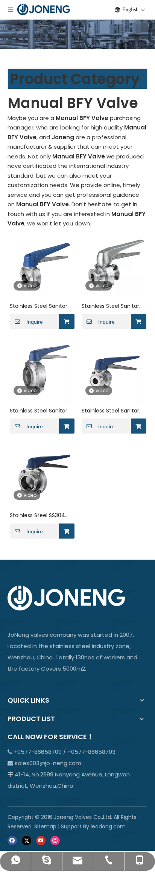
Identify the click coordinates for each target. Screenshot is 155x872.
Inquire (34, 322)
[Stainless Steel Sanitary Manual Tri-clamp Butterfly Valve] (113, 370)
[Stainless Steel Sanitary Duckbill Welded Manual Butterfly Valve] (41, 265)
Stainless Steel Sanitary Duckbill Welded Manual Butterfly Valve (41, 306)
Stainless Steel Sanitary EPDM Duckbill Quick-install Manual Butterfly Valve (112, 306)
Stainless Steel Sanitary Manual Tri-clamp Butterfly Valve (112, 411)
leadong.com (108, 826)
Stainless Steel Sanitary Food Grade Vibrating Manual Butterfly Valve (40, 411)
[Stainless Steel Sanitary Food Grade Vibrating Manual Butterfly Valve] (41, 370)
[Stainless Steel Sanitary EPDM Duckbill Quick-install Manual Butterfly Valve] (113, 265)
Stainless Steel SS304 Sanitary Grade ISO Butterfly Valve (37, 515)
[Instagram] (55, 840)
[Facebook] (12, 840)
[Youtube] (41, 840)
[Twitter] (26, 840)
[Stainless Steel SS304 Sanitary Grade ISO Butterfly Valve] (41, 475)
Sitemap (45, 826)
